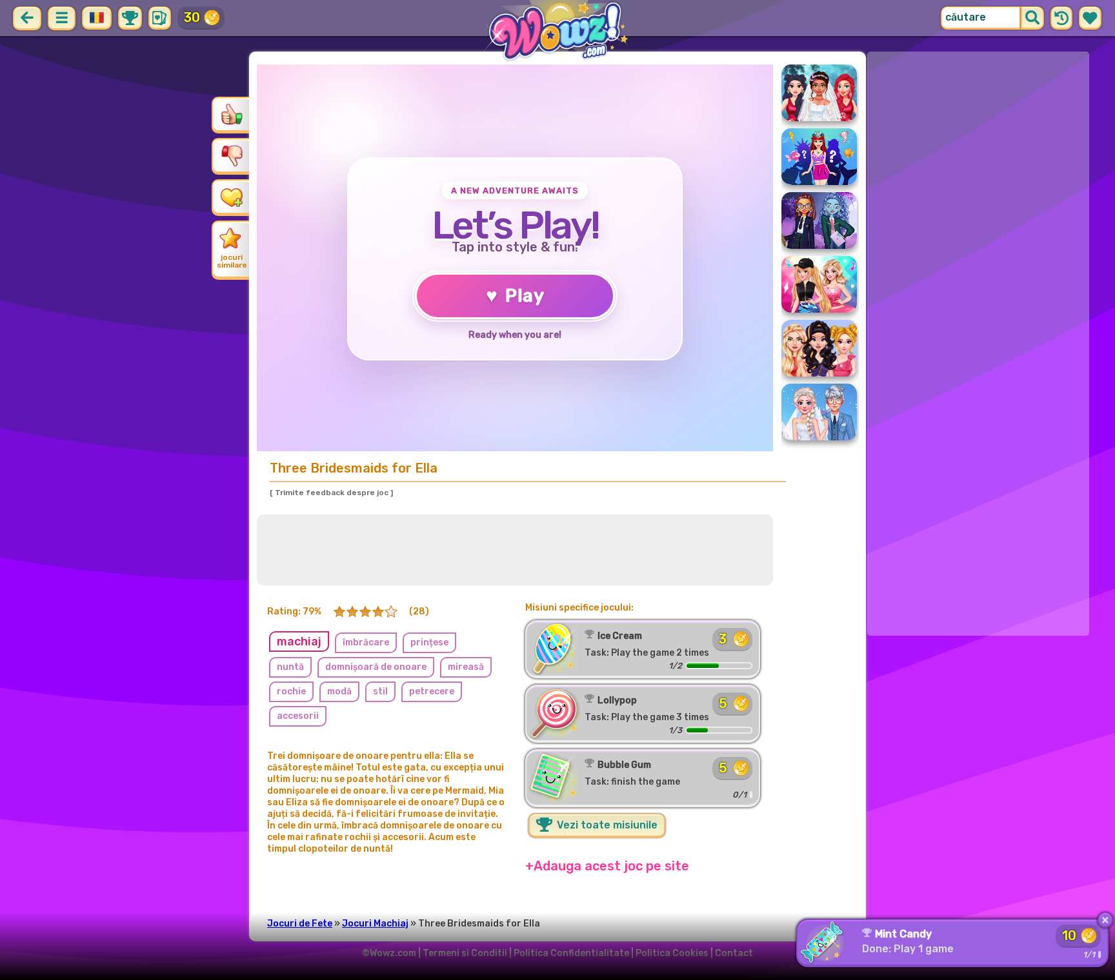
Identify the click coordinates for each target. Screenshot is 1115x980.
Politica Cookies (672, 953)
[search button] (1032, 18)
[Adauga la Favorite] (232, 196)
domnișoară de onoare (376, 667)
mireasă (466, 667)
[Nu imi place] (232, 155)
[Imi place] (232, 114)
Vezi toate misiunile (606, 825)
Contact (734, 953)
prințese (429, 642)
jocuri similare (232, 261)
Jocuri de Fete (299, 923)
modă (339, 691)
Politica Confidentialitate (571, 953)
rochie (291, 691)
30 (192, 17)
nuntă (290, 667)
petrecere (431, 691)
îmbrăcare (366, 642)
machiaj (299, 641)
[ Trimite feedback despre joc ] (331, 492)
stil (380, 691)
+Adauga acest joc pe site (607, 866)
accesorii (298, 715)
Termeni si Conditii (465, 953)
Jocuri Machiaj (375, 923)
